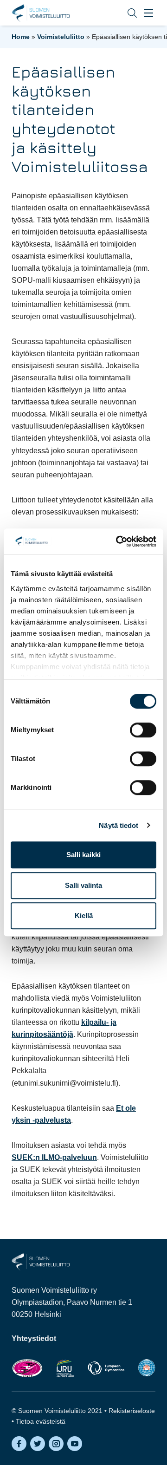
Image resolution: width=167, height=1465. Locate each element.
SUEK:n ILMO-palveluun (54, 1157)
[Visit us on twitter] (37, 1443)
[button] (125, 13)
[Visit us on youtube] (74, 1443)
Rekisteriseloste (132, 1410)
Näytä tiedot (118, 825)
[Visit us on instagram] (56, 1443)
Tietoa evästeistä (40, 1421)
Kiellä (84, 915)
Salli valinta (83, 885)
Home (21, 36)
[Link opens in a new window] (27, 1368)
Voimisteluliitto (60, 36)
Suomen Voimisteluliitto (41, 13)
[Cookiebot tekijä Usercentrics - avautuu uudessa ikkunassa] (117, 541)
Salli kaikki (83, 855)
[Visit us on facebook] (19, 1443)
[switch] (143, 730)
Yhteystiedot (34, 1338)
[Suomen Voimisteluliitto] (41, 1261)
